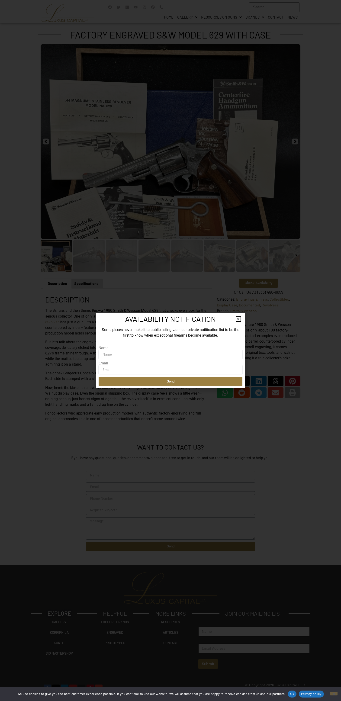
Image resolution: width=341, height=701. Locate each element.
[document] (170, 350)
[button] (238, 319)
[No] (334, 693)
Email (103, 363)
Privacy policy (311, 694)
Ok (292, 694)
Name (103, 348)
